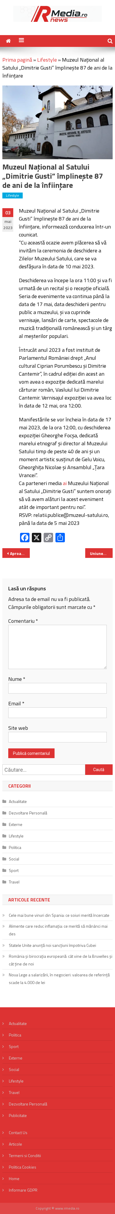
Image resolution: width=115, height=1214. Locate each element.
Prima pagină (17, 60)
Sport (14, 870)
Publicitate (18, 1115)
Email (16, 703)
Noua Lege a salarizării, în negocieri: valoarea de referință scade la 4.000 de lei (59, 978)
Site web (18, 728)
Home (14, 1178)
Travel (14, 882)
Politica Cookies (22, 1167)
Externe (15, 824)
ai (65, 483)
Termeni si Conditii (25, 1155)
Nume (16, 679)
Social (14, 859)
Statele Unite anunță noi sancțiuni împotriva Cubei (52, 945)
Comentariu (23, 621)
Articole (15, 1144)
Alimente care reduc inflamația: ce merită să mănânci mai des (58, 930)
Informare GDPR (23, 1190)
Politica (15, 847)
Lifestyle (47, 60)
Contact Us (18, 1132)
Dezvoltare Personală (28, 813)
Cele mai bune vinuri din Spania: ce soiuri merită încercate (59, 915)
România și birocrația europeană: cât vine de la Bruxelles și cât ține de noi (60, 960)
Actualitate (18, 801)
